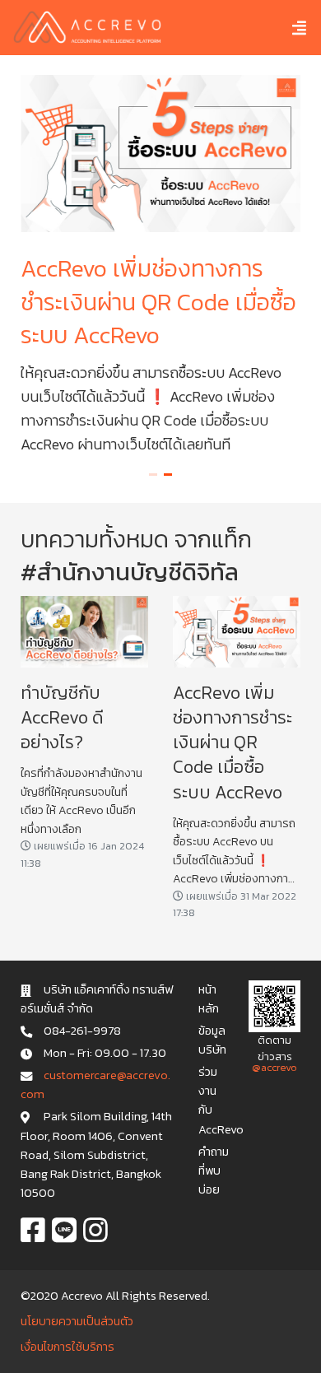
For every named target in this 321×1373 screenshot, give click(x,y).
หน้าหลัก (208, 998)
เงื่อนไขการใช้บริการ (67, 1347)
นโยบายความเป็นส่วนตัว (77, 1321)
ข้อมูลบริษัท (212, 1040)
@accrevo (274, 1067)
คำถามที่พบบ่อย (213, 1170)
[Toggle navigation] (287, 27)
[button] (153, 474)
